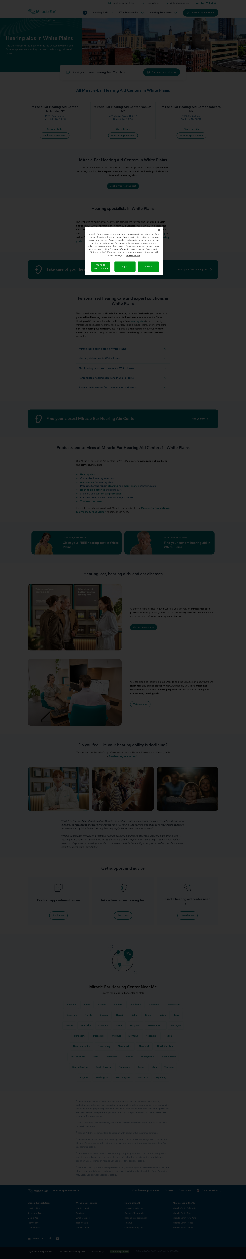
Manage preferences (101, 266)
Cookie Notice (133, 255)
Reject (125, 266)
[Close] (159, 230)
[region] (124, 251)
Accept (148, 266)
